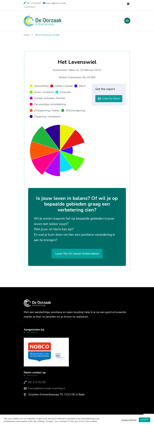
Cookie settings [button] (129, 420)
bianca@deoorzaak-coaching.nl (46, 388)
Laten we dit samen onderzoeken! (77, 253)
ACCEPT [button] (144, 419)
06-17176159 (37, 382)
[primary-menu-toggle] (127, 21)
